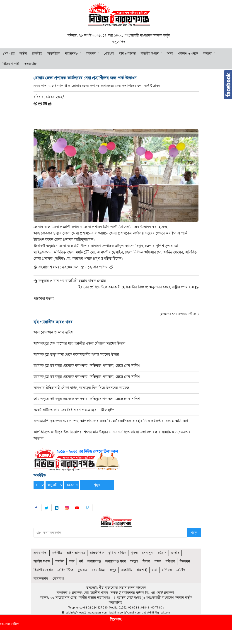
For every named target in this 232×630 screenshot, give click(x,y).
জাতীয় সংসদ (42, 561)
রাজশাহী (141, 570)
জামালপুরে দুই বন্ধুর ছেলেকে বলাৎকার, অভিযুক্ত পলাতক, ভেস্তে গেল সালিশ (87, 365)
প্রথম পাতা (8, 53)
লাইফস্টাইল (41, 578)
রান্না (154, 570)
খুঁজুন (194, 532)
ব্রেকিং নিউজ (65, 570)
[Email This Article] (45, 103)
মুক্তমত (82, 570)
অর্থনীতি (57, 552)
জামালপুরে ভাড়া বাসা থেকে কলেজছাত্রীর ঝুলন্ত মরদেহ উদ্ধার (76, 354)
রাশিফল (167, 570)
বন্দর (158, 561)
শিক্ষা (170, 53)
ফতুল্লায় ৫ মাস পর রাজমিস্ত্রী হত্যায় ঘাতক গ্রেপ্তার (72, 280)
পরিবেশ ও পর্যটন (188, 53)
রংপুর (112, 570)
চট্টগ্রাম (162, 552)
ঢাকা (72, 561)
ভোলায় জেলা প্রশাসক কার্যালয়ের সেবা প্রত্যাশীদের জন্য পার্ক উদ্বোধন (116, 85)
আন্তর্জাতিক (53, 53)
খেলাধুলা (109, 53)
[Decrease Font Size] (40, 103)
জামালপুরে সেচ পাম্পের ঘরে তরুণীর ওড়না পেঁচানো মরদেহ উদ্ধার (79, 343)
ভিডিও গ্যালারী (10, 64)
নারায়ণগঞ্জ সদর (115, 561)
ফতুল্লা (134, 561)
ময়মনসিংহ (98, 570)
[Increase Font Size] (35, 103)
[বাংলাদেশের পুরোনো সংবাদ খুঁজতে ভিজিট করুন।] (77, 459)
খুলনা (134, 552)
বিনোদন (91, 53)
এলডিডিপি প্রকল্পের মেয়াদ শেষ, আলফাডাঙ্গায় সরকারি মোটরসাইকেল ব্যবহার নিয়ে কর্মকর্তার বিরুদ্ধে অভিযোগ (111, 421)
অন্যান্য (207, 53)
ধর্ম (81, 561)
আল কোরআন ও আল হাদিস (53, 332)
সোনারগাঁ (58, 578)
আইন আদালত (76, 552)
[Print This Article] (49, 103)
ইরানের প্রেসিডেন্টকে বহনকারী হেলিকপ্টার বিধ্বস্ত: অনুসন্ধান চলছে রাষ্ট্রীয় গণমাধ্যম (136, 287)
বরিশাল (170, 561)
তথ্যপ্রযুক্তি (30, 64)
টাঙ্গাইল (59, 561)
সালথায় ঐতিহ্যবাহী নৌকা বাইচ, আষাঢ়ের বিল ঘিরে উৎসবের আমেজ (81, 387)
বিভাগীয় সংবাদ (150, 53)
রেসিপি (180, 570)
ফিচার (146, 561)
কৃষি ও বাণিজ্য (127, 53)
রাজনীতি (37, 53)
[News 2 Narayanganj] (119, 14)
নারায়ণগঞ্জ (71, 53)
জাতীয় (23, 53)
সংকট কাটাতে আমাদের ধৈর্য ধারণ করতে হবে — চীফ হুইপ (74, 410)
